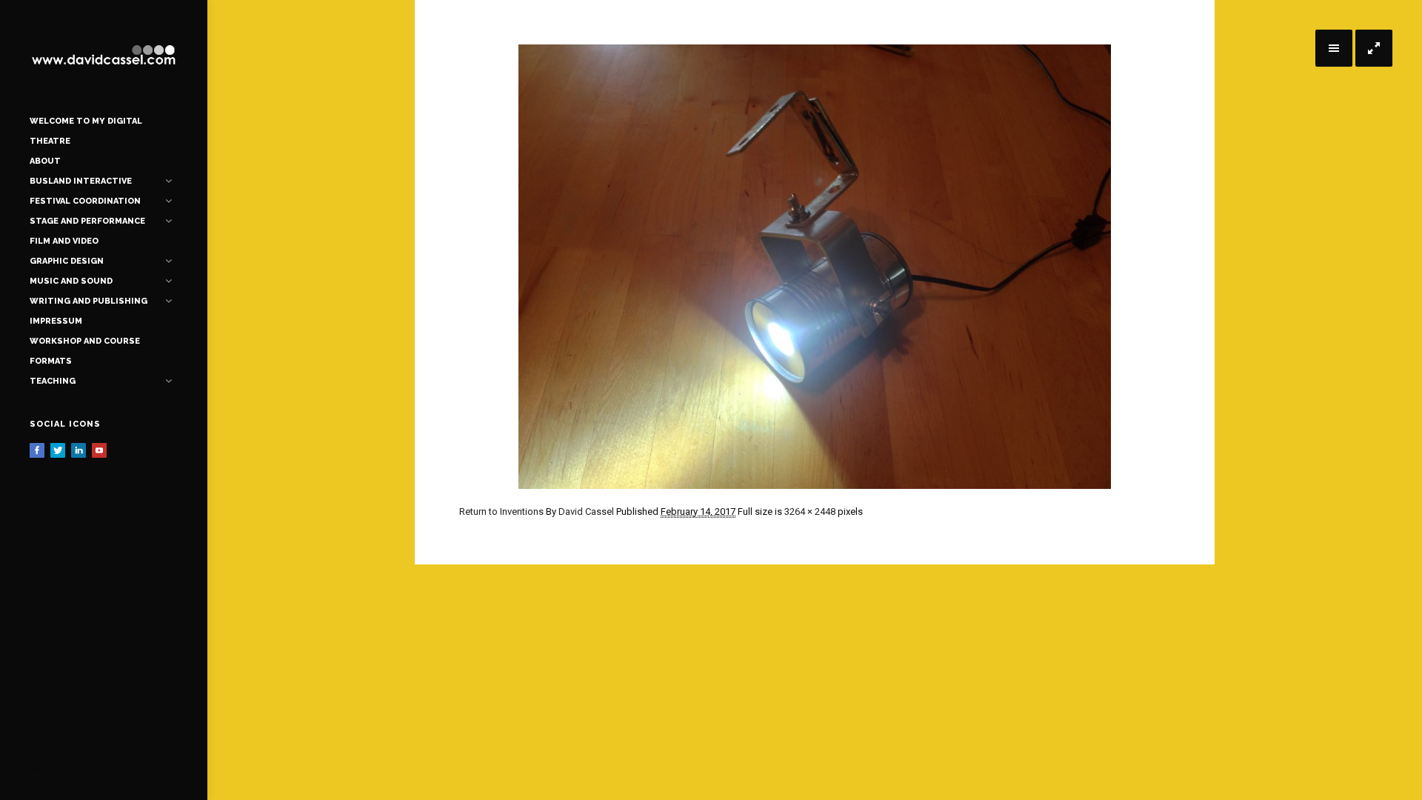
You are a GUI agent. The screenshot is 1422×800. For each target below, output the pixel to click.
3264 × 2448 (809, 511)
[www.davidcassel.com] (104, 55)
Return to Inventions (501, 511)
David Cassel (586, 511)
